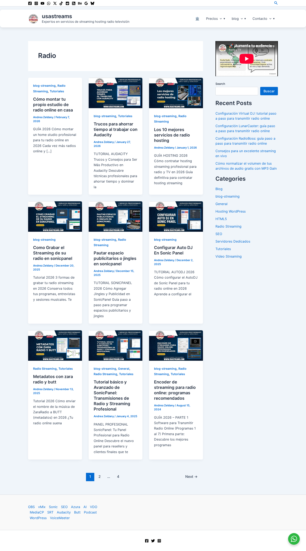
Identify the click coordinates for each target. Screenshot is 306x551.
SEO (218, 234)
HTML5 (221, 219)
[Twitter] (153, 541)
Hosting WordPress (230, 211)
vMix (42, 507)
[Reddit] (67, 3)
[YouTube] (42, 3)
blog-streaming (44, 85)
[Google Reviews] (86, 3)
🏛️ (197, 18)
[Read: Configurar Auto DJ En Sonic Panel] (176, 216)
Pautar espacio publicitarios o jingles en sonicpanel (115, 258)
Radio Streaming (45, 368)
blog (235, 18)
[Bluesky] (92, 3)
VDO (93, 507)
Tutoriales (57, 91)
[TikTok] (61, 3)
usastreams (57, 16)
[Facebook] (30, 3)
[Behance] (80, 3)
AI (85, 507)
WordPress (38, 518)
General (123, 368)
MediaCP (37, 512)
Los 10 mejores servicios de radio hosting (172, 135)
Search (220, 83)
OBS (31, 507)
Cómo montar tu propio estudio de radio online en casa (53, 105)
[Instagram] (36, 3)
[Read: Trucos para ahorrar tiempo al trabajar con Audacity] (116, 93)
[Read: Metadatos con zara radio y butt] (55, 345)
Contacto (260, 18)
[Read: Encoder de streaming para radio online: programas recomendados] (176, 345)
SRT (50, 512)
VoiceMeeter (60, 518)
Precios (212, 18)
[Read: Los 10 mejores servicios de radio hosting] (176, 93)
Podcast (90, 512)
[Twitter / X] (55, 3)
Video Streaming (228, 256)
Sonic (53, 507)
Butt (77, 512)
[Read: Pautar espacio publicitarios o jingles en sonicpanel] (116, 216)
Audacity (64, 512)
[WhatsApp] (49, 3)
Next (191, 476)
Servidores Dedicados (232, 241)
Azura (75, 507)
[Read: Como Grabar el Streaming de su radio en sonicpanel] (55, 216)
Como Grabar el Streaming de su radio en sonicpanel (52, 253)
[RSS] (74, 3)
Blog (219, 189)
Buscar (269, 91)
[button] (276, 3)
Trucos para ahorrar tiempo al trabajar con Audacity (115, 129)
